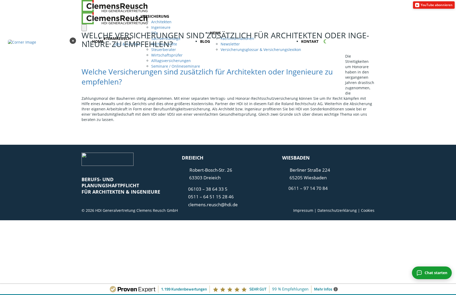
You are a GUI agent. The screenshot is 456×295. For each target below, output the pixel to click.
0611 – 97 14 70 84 (308, 188)
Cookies (367, 210)
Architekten (161, 21)
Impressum (303, 210)
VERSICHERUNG (155, 16)
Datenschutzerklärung (337, 210)
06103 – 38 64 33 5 (207, 189)
